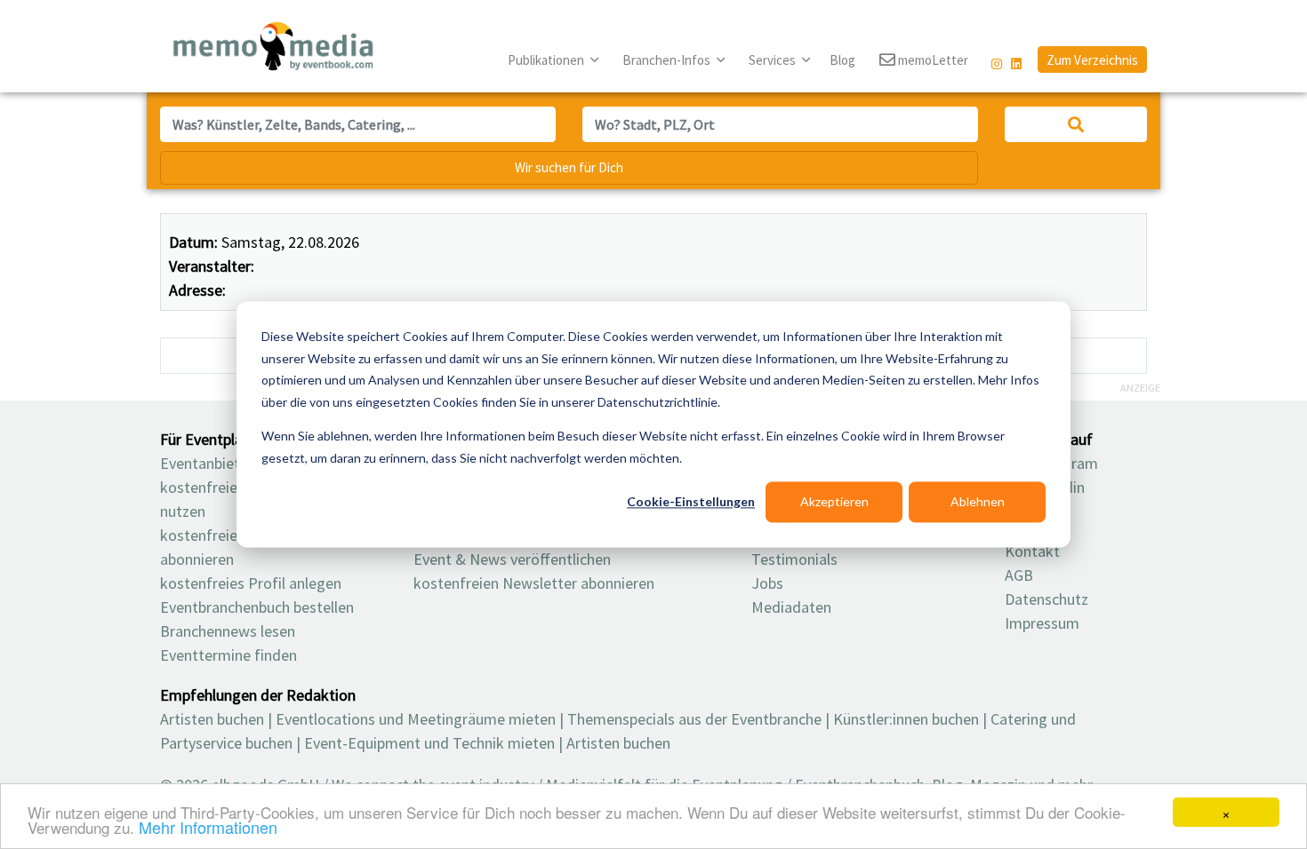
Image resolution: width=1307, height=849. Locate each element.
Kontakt (1032, 551)
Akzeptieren (834, 501)
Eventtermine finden (228, 655)
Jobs (767, 583)
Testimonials (794, 559)
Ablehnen (977, 501)
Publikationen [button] (547, 60)
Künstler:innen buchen (906, 719)
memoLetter (931, 60)
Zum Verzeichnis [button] (1092, 60)
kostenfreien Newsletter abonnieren (533, 583)
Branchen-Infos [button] (667, 60)
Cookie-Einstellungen (691, 501)
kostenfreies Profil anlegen (250, 583)
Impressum (1042, 623)
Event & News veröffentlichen (512, 559)
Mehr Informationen (208, 826)
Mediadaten (791, 607)
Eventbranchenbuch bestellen (257, 607)
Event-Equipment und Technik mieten (429, 743)
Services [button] (773, 60)
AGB (1019, 575)
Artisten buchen (212, 719)
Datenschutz (1046, 599)
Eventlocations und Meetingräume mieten (416, 719)
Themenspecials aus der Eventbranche (694, 719)
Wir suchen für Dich (569, 167)
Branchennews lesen (227, 631)
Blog (842, 60)
